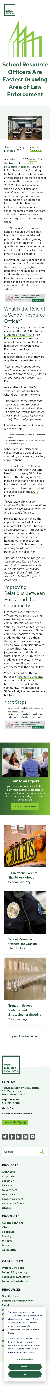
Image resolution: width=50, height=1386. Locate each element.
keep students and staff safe (24, 332)
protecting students (30, 676)
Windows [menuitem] (7, 1240)
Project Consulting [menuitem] (13, 1267)
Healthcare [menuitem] (8, 1194)
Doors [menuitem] (5, 1245)
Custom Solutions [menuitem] (12, 1222)
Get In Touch (9, 1108)
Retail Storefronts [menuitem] (13, 1203)
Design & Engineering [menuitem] (14, 1272)
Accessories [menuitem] (9, 1249)
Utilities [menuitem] (6, 1208)
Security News (36, 150)
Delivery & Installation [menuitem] (15, 1281)
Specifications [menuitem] (10, 1296)
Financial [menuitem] (7, 1185)
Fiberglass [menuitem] (8, 1231)
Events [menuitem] (6, 1305)
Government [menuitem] (9, 1189)
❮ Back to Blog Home (25, 1036)
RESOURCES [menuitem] (11, 1290)
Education (34, 147)
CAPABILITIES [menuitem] (12, 1261)
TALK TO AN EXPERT (25, 806)
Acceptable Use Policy (18, 1329)
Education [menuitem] (8, 1180)
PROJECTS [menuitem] (10, 1165)
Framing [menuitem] (7, 1236)
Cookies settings (25, 1359)
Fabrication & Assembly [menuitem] (16, 1276)
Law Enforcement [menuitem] (12, 1198)
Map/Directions (11, 1099)
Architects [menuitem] (8, 1171)
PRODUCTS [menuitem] (10, 1216)
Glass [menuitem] (5, 1227)
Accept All (25, 1366)
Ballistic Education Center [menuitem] (17, 1300)
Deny (25, 1374)
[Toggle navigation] (45, 10)
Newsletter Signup (15, 1122)
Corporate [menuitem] (8, 1176)
